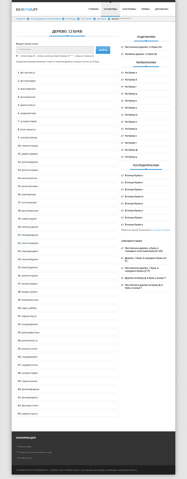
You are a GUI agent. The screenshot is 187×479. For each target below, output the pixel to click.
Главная (93, 9)
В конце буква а (134, 175)
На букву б (131, 79)
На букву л (131, 107)
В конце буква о (134, 210)
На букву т (131, 142)
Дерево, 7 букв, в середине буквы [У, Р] (146, 259)
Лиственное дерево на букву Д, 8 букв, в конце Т (144, 286)
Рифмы (145, 9)
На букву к (131, 100)
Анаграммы (129, 9)
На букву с (131, 135)
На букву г (131, 86)
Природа (71, 19)
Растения (86, 19)
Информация (26, 437)
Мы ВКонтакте (25, 458)
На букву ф (131, 149)
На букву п (131, 121)
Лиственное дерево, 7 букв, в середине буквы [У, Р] (142, 269)
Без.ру (27, 9)
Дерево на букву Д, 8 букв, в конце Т (145, 277)
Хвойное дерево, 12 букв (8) (141, 54)
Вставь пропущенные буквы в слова (35, 452)
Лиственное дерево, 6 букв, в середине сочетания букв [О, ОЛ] (143, 249)
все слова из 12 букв (160, 230)
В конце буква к (134, 189)
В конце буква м (134, 196)
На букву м (131, 114)
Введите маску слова (27, 43)
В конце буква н (134, 203)
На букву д (131, 93)
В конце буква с (134, 217)
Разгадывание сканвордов (46, 19)
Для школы (161, 9)
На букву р (131, 128)
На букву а (131, 72)
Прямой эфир (24, 446)
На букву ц (131, 156)
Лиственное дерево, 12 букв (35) (143, 46)
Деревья (101, 19)
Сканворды (110, 9)
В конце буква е (134, 182)
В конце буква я (134, 224)
